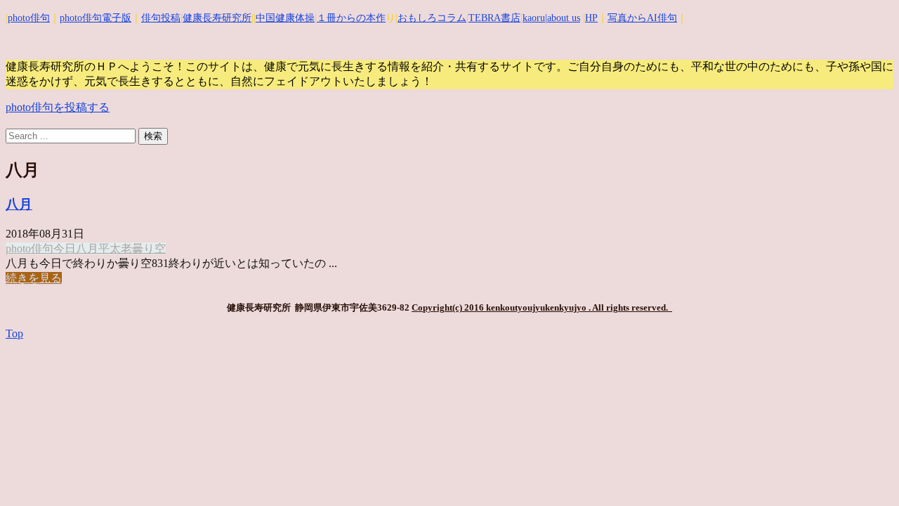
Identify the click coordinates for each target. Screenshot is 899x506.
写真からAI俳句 (642, 18)
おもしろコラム (432, 18)
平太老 (115, 248)
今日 (64, 248)
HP (591, 18)
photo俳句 (29, 18)
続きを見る (34, 278)
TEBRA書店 (494, 18)
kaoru (534, 18)
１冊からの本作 (351, 18)
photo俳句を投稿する (58, 107)
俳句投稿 (161, 18)
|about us (562, 18)
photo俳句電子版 (95, 18)
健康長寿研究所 (217, 18)
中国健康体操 (285, 18)
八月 (19, 204)
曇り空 (149, 248)
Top (14, 333)
